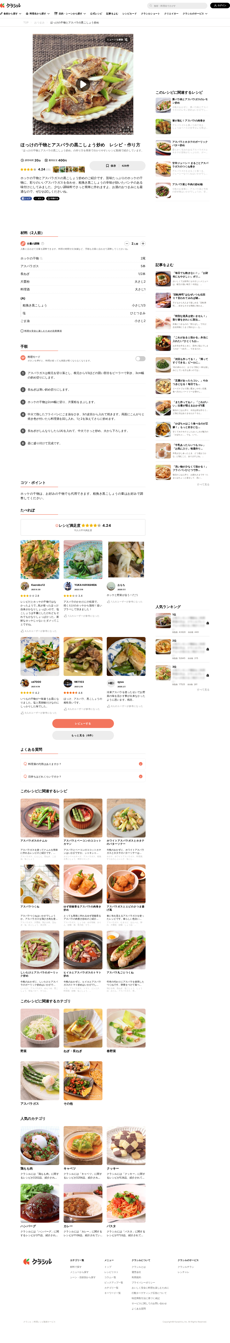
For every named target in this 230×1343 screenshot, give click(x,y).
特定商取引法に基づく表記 (146, 1298)
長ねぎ (25, 274)
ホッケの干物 (29, 258)
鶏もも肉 (26, 1168)
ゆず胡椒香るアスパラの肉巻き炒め (82, 908)
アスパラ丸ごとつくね (120, 972)
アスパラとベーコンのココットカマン (82, 842)
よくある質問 (139, 1308)
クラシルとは (139, 1266)
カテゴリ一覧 (111, 1287)
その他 (68, 1103)
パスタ (111, 1226)
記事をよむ (112, 13)
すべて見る (203, 484)
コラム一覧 (110, 1277)
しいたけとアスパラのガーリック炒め (39, 974)
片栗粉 (25, 281)
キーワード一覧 (112, 1292)
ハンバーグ (28, 1226)
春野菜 (111, 1051)
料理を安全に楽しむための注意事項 (43, 330)
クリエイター (171, 13)
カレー (68, 1226)
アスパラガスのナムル (33, 840)
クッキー (113, 1168)
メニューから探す (79, 1272)
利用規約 (136, 1277)
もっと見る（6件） (83, 735)
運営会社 (136, 1272)
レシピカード (130, 13)
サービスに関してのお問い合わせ (149, 1303)
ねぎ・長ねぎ (73, 1051)
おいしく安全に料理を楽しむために (150, 1287)
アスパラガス (29, 266)
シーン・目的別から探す (83, 1277)
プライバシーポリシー (143, 1282)
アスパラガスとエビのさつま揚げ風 (125, 908)
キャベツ (70, 1168)
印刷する (54, 198)
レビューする (83, 723)
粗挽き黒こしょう (35, 305)
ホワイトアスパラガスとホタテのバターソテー (125, 842)
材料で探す (76, 1266)
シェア (28, 198)
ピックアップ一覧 (113, 1282)
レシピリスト (111, 1272)
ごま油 (25, 321)
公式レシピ (96, 13)
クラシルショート (150, 13)
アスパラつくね (29, 906)
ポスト (40, 198)
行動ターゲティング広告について (149, 1292)
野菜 (23, 1051)
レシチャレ (183, 1272)
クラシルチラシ (186, 1266)
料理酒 (25, 289)
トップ (107, 1266)
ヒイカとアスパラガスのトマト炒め (82, 974)
